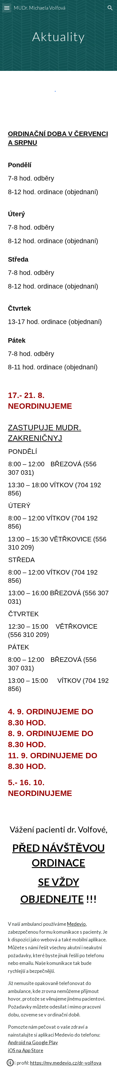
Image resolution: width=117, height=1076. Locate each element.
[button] (7, 8)
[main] (58, 35)
